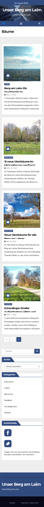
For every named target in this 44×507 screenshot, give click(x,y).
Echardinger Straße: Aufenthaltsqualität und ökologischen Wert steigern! (22, 312)
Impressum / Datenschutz (30, 503)
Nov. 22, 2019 (11, 168)
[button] (39, 23)
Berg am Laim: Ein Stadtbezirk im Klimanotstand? (15, 92)
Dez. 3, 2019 (11, 95)
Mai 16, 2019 (11, 241)
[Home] (3, 23)
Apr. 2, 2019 (11, 315)
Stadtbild (8, 304)
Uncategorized (10, 407)
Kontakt (12, 503)
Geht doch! (8, 157)
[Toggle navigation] (21, 23)
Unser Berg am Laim (22, 9)
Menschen (8, 394)
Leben (7, 84)
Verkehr (7, 413)
